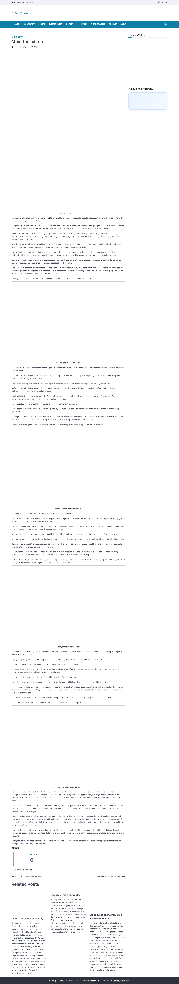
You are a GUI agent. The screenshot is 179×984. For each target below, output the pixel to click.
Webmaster (18, 47)
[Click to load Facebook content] (147, 101)
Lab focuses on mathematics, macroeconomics (106, 916)
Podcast (113, 24)
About (123, 24)
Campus (17, 24)
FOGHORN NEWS (71, 980)
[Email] (31, 860)
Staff (20, 37)
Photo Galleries (98, 24)
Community (29, 24)
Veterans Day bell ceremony (27, 918)
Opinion (69, 24)
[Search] (166, 24)
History (83, 24)
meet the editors (25, 869)
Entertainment (55, 24)
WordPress (125, 980)
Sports (41, 24)
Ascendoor (104, 980)
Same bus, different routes (65, 895)
